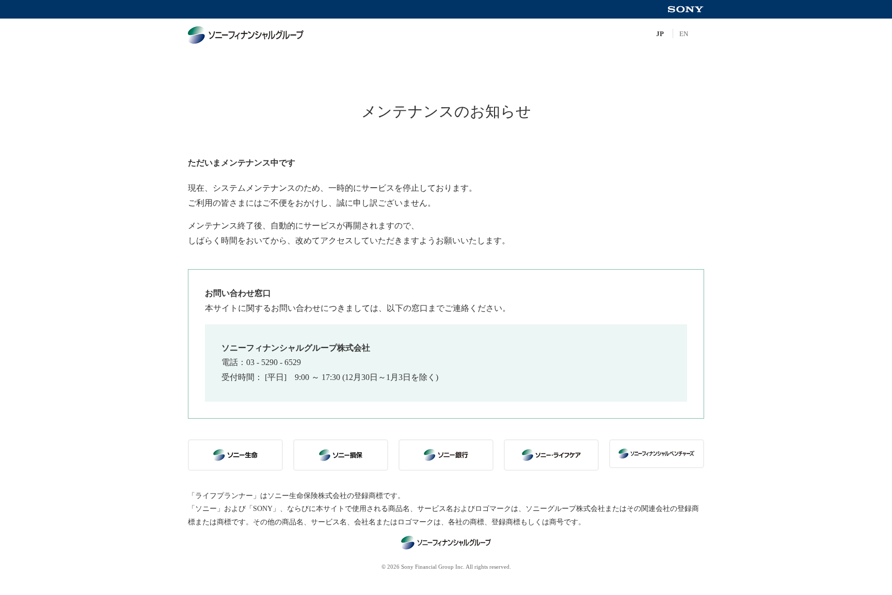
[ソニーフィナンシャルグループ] (260, 35)
